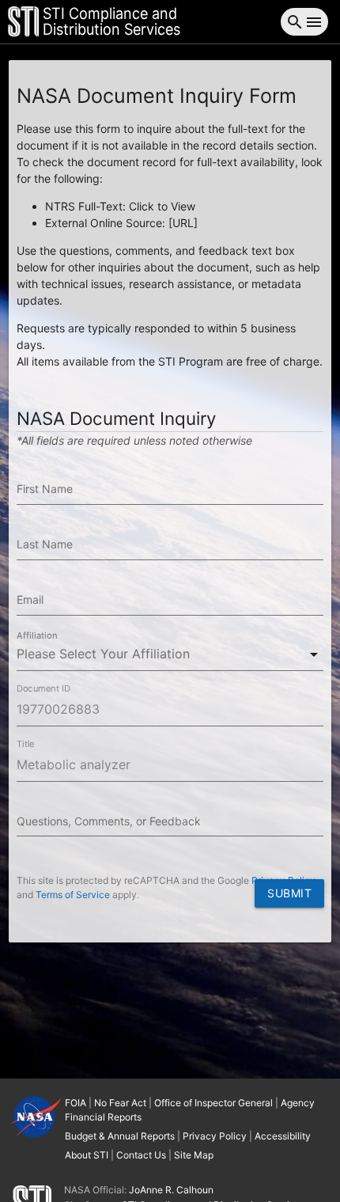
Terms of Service (73, 895)
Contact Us (141, 1155)
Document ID (43, 688)
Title (25, 743)
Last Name (45, 544)
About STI (86, 1155)
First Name (45, 488)
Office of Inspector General (213, 1103)
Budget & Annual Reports (120, 1136)
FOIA (75, 1103)
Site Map (193, 1155)
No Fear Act (120, 1103)
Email (30, 599)
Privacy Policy (283, 880)
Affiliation (37, 635)
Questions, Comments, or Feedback (109, 821)
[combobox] (170, 654)
